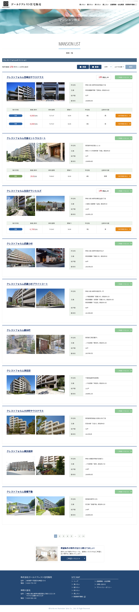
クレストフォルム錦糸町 (19, 330)
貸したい (106, 4)
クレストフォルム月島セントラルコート (26, 138)
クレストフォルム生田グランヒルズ (24, 190)
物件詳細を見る (123, 115)
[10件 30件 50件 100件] (107, 67)
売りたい (98, 4)
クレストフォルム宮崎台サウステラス (25, 77)
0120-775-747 (31, 583)
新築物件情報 (130, 4)
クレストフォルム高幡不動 (20, 491)
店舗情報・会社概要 (117, 4)
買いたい (82, 4)
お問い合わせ (101, 584)
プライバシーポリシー (104, 587)
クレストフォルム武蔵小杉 (20, 243)
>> (83, 536)
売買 (84, 67)
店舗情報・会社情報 (103, 581)
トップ (76, 581)
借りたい (90, 4)
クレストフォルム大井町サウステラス (25, 410)
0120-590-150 (31, 598)
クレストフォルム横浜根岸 (20, 451)
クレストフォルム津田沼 (19, 370)
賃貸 (97, 67)
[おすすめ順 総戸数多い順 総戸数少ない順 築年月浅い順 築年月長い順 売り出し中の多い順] (119, 67)
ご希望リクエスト (123, 77)
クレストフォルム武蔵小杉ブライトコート (27, 283)
